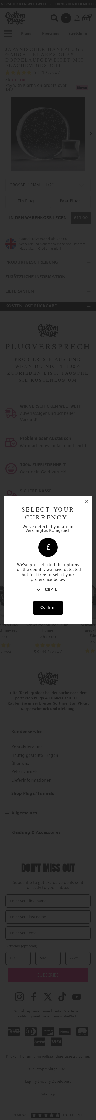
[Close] (86, 501)
